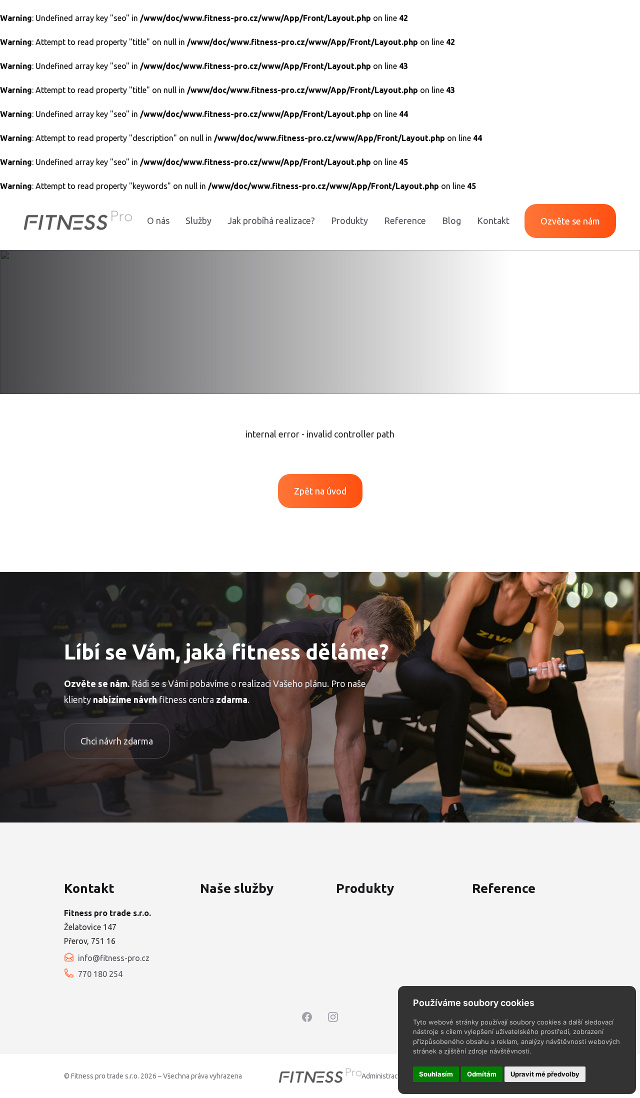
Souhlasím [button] (436, 1074)
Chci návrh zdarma (116, 741)
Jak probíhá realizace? (271, 221)
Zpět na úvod (320, 491)
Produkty (349, 221)
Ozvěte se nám (570, 221)
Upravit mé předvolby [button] (545, 1074)
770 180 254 (100, 974)
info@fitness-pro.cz (114, 958)
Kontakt (493, 221)
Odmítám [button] (481, 1074)
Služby (199, 221)
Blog (451, 221)
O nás (158, 221)
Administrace (382, 1076)
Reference (405, 221)
